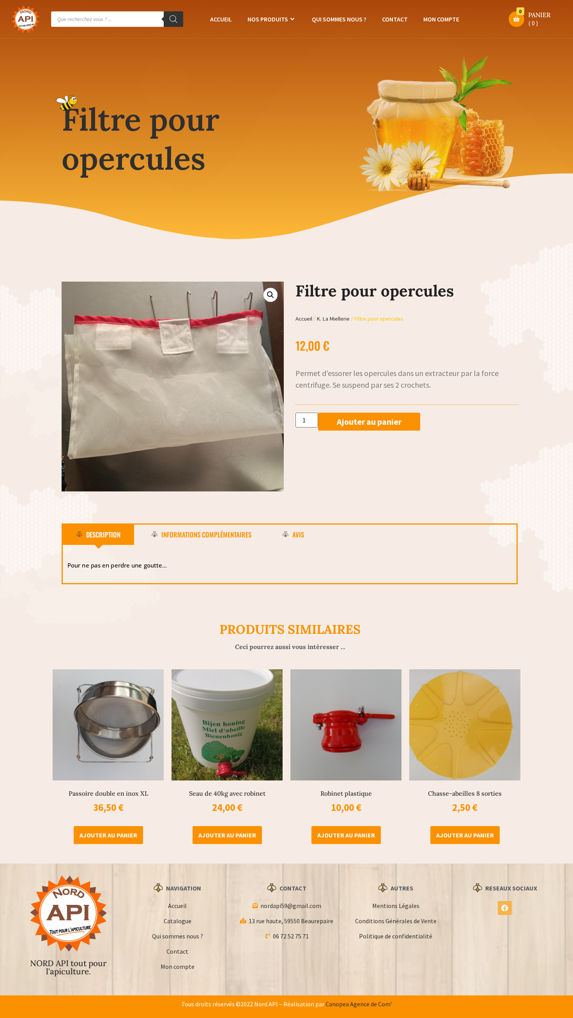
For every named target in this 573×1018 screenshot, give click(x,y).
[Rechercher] (173, 19)
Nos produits (268, 19)
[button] (271, 295)
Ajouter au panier (369, 421)
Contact (395, 19)
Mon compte (441, 19)
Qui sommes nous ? (339, 19)
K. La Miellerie (333, 318)
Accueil (221, 19)
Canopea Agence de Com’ (358, 1004)
